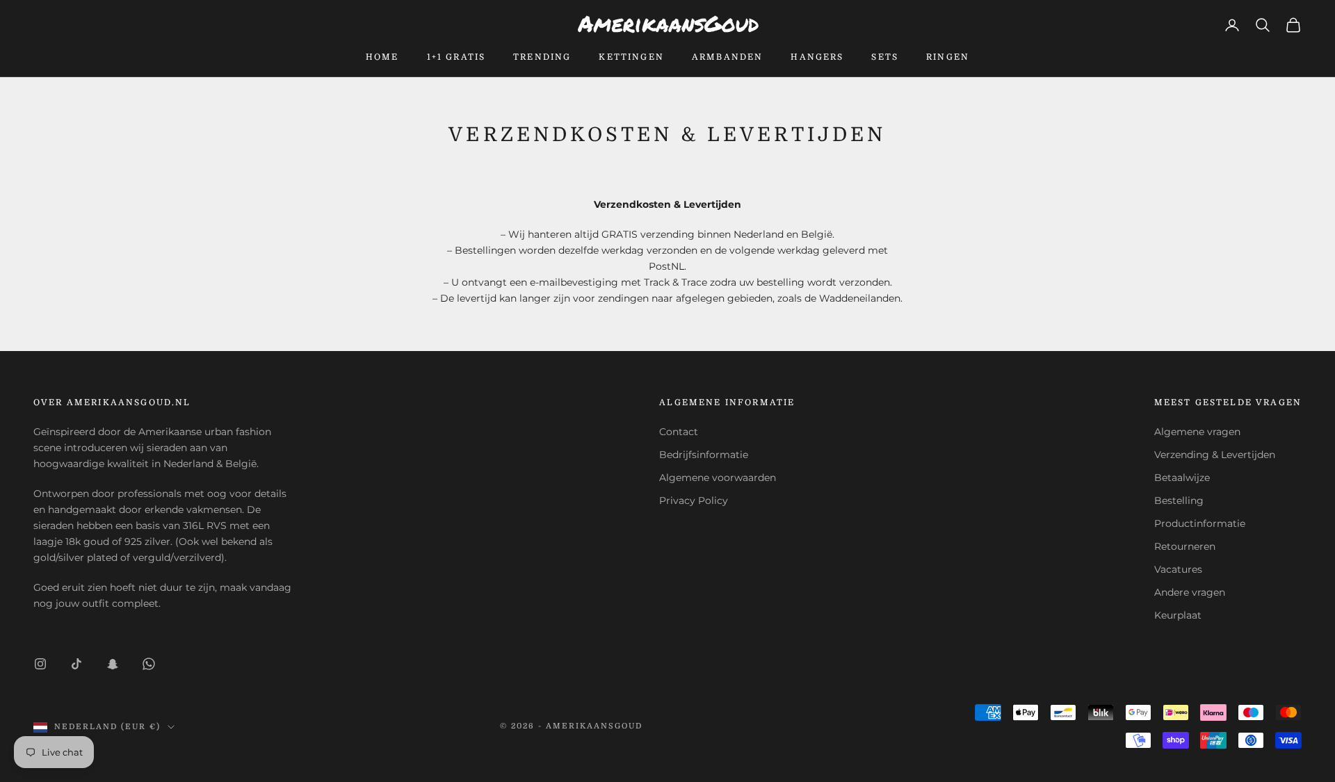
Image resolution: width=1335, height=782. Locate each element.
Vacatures (1178, 569)
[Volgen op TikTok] (76, 664)
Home (382, 57)
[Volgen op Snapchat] (113, 664)
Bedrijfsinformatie (703, 454)
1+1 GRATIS (456, 57)
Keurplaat (1178, 615)
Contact (678, 431)
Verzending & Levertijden (1214, 454)
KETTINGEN (631, 57)
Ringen (947, 57)
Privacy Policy (693, 500)
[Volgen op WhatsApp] (149, 664)
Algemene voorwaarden (717, 477)
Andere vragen (1189, 592)
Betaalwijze (1182, 477)
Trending (542, 57)
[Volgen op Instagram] (40, 664)
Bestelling (1179, 500)
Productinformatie (1199, 523)
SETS (884, 57)
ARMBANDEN (727, 57)
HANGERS (817, 57)
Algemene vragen (1197, 431)
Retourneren (1184, 546)
